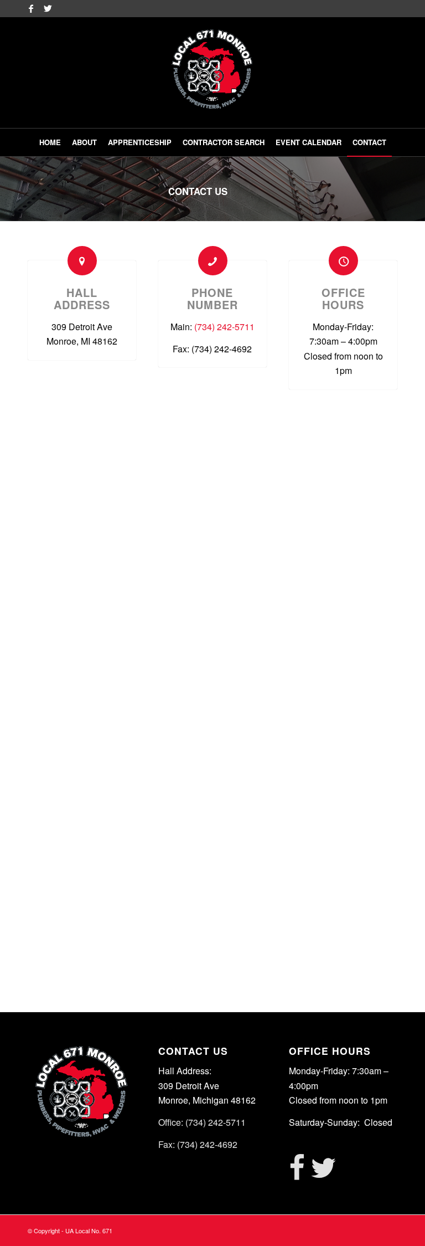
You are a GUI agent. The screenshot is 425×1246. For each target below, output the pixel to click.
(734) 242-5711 (224, 326)
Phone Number (212, 298)
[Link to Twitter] (47, 8)
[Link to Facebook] (31, 8)
